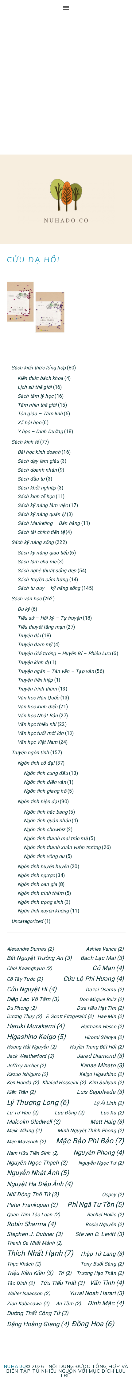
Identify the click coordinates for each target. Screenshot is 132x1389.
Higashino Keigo (36, 1037)
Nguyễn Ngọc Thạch (37, 1162)
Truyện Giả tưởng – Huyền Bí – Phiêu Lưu (64, 653)
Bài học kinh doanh (38, 452)
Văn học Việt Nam (37, 742)
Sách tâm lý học (35, 396)
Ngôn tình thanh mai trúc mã (56, 838)
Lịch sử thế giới (34, 387)
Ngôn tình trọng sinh (40, 902)
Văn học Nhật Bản (37, 716)
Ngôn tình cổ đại (36, 763)
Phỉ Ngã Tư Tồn (95, 1204)
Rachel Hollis (105, 1215)
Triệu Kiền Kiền (30, 1273)
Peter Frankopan (32, 1205)
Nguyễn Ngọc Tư (101, 1163)
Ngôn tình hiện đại (38, 801)
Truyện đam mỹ (34, 644)
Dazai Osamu (105, 989)
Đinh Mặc (105, 1303)
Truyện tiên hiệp (35, 680)
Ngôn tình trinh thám (40, 893)
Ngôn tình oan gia (37, 884)
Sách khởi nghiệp (36, 488)
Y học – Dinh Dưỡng (40, 431)
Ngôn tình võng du (44, 856)
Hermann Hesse (102, 1026)
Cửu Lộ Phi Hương (93, 978)
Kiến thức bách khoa (40, 378)
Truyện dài (29, 635)
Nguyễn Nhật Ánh (38, 1173)
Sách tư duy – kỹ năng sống (48, 588)
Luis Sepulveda (100, 1092)
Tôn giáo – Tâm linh (40, 414)
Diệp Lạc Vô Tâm (33, 999)
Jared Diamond (100, 1056)
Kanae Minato (102, 1065)
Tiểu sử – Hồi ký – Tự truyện (49, 618)
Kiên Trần (21, 1092)
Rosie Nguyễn (104, 1224)
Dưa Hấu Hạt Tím (100, 1008)
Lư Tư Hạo (23, 1113)
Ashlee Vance (105, 949)
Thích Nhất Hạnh (40, 1253)
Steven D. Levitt (99, 1234)
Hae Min (110, 1016)
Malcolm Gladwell (33, 1121)
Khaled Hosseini (64, 1082)
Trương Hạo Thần (100, 1273)
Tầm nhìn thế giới (37, 405)
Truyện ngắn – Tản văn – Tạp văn (55, 671)
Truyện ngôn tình (30, 752)
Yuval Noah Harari (96, 1293)
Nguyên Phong (98, 1152)
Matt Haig (107, 1121)
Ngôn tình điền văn (45, 782)
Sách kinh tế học (36, 496)
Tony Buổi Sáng (102, 1264)
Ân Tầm (68, 1303)
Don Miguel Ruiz (101, 999)
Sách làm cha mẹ (36, 562)
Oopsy (113, 1195)
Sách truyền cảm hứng (42, 579)
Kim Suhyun (106, 1082)
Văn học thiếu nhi (36, 724)
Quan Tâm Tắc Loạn (33, 1215)
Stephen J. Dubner (35, 1234)
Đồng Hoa (93, 1324)
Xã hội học (29, 422)
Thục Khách (24, 1264)
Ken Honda (23, 1082)
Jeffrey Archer (26, 1066)
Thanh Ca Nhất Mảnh (35, 1243)
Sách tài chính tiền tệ (40, 532)
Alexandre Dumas (30, 949)
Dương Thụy (24, 1016)
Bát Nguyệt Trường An (39, 958)
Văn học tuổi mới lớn (40, 733)
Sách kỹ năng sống (32, 542)
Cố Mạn (108, 968)
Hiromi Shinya (104, 1037)
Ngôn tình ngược (36, 875)
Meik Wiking (24, 1130)
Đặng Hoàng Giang (38, 1324)
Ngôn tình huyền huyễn (43, 866)
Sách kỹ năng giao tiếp (42, 553)
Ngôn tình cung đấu (46, 773)
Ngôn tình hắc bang (46, 812)
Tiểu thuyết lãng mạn (41, 627)
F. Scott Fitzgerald (70, 1016)
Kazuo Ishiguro (27, 1074)
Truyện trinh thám (37, 689)
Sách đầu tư (31, 479)
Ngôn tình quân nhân (47, 820)
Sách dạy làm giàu (38, 461)
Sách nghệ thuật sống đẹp (46, 571)
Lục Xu (112, 1113)
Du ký (23, 609)
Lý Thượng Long (38, 1102)
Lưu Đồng (70, 1113)
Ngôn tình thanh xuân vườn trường (62, 847)
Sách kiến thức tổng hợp (38, 368)
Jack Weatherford (30, 1056)
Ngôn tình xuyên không (43, 911)
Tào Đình (21, 1283)
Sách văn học (26, 599)
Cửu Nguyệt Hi (32, 989)
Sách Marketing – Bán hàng (48, 523)
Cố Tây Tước (25, 979)
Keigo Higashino (101, 1074)
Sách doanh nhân (37, 470)
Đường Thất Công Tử (37, 1313)
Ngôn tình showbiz (44, 829)
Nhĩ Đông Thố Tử (33, 1194)
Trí (65, 1273)
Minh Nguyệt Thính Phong (90, 1130)
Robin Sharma (31, 1224)
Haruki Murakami (35, 1026)
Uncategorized (27, 921)
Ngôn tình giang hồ (45, 791)
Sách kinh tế (25, 442)
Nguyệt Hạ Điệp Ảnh (40, 1184)
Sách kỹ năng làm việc (42, 505)
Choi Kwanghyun (29, 968)
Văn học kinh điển (37, 707)
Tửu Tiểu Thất (62, 1283)
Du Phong (22, 1008)
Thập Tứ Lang (102, 1253)
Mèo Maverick (26, 1142)
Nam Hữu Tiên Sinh (33, 1153)
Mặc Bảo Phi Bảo (90, 1141)
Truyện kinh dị (33, 662)
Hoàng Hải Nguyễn (32, 1047)
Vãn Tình (107, 1282)
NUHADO (15, 1366)
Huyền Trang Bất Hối (97, 1047)
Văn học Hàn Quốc (38, 698)
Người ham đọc (66, 201)
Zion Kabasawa (28, 1303)
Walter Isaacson (28, 1293)
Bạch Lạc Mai (102, 958)
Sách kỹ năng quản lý (41, 514)
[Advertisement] (66, 85)
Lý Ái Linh (109, 1103)
